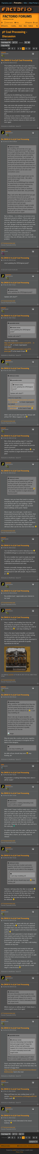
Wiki (25, 3)
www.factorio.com (8, 19)
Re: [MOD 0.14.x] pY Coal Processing (16, 60)
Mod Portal (33, 3)
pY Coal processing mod (8, 243)
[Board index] (18, 9)
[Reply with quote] (33, 54)
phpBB (14, 1150)
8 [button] (18, 48)
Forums (18, 3)
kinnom (3, 250)
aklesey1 (3, 52)
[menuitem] (8, 22)
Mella (2, 764)
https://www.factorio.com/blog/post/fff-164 (23, 1096)
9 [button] (20, 48)
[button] (9, 48)
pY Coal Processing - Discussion (14, 34)
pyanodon (10, 39)
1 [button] (14, 48)
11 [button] (26, 48)
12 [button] (29, 48)
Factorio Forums (17, 16)
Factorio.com (7, 3)
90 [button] (34, 48)
